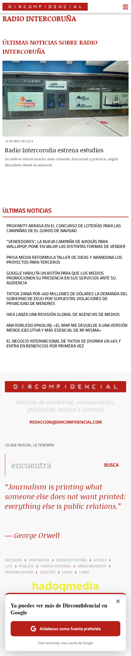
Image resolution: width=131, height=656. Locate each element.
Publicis (26, 566)
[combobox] (51, 465)
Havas (67, 572)
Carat (84, 572)
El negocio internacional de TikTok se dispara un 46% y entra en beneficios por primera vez (63, 343)
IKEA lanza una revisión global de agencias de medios (63, 314)
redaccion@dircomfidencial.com (66, 422)
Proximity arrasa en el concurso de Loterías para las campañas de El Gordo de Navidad (63, 228)
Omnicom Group (92, 566)
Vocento (47, 572)
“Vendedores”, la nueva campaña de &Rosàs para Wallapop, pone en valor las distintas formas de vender (66, 244)
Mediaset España (71, 560)
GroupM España (19, 572)
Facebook (13, 560)
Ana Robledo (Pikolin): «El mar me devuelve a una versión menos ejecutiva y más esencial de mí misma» (66, 327)
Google (100, 560)
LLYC (8, 566)
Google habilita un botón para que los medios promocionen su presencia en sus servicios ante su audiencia (61, 278)
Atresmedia (39, 560)
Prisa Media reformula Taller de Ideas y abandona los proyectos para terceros (64, 259)
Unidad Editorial (56, 566)
